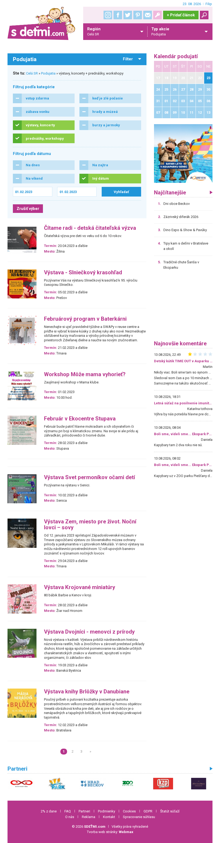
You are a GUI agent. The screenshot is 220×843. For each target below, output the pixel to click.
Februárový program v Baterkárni (85, 319)
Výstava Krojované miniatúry (79, 587)
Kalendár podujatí (176, 56)
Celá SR (32, 73)
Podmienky (106, 811)
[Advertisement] (183, 307)
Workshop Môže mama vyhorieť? (85, 374)
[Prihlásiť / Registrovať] (157, 15)
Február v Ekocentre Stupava (80, 419)
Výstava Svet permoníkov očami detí (89, 477)
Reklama (88, 817)
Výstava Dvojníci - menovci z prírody (89, 632)
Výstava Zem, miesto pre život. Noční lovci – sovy (90, 525)
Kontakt (109, 817)
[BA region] (183, 153)
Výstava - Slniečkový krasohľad (83, 272)
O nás (69, 817)
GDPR (148, 811)
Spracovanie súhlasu (139, 817)
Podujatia (48, 73)
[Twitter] (127, 15)
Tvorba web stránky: (110, 832)
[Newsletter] (147, 15)
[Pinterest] (137, 15)
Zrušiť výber (28, 208)
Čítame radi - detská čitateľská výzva (90, 228)
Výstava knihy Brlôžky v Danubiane (86, 692)
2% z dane (49, 811)
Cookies (129, 811)
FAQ (67, 811)
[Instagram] (108, 15)
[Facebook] (117, 15)
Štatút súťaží (169, 811)
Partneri (84, 811)
